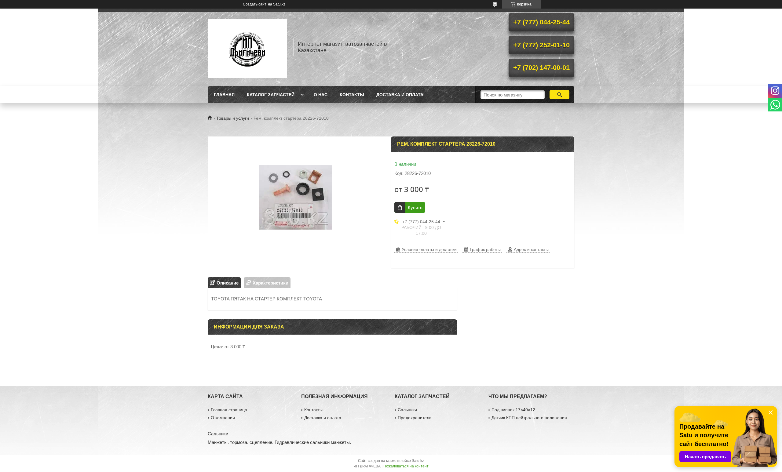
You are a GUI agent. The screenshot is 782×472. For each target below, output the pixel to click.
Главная (224, 94)
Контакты (352, 94)
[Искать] (559, 94)
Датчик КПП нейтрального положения (529, 417)
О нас (320, 94)
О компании (223, 417)
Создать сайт (254, 4)
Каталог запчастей (270, 94)
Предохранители (415, 417)
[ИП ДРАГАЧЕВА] (247, 47)
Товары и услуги (232, 118)
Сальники (407, 409)
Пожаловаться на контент (406, 466)
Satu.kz (418, 461)
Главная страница (229, 409)
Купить (415, 207)
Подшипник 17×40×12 (513, 409)
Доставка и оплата (399, 94)
